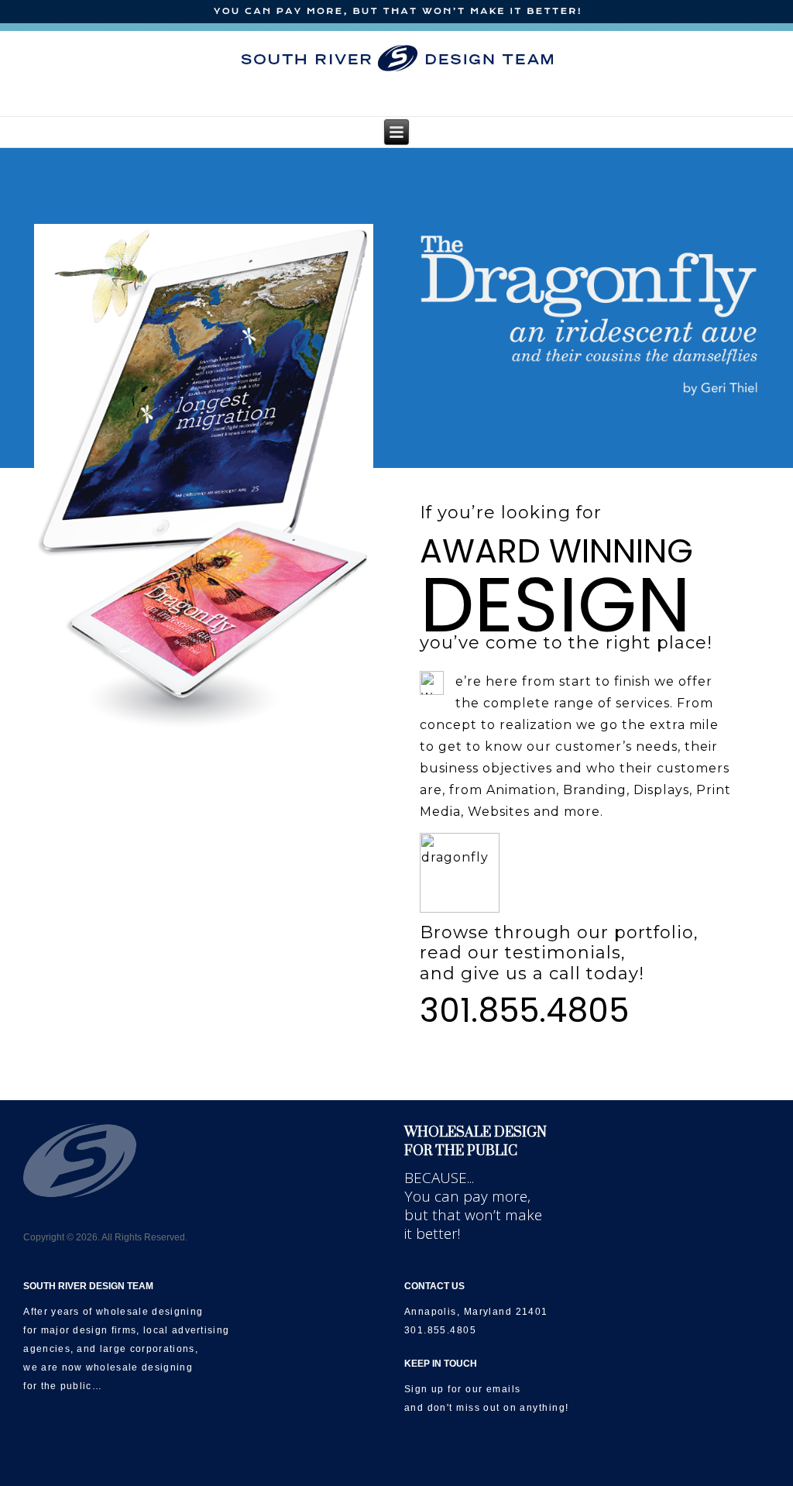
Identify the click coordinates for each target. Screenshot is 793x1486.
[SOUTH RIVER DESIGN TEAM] (397, 58)
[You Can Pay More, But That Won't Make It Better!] (396, 12)
